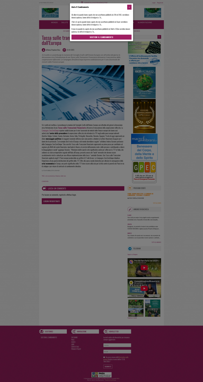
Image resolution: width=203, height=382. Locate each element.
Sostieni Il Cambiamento (101, 37)
